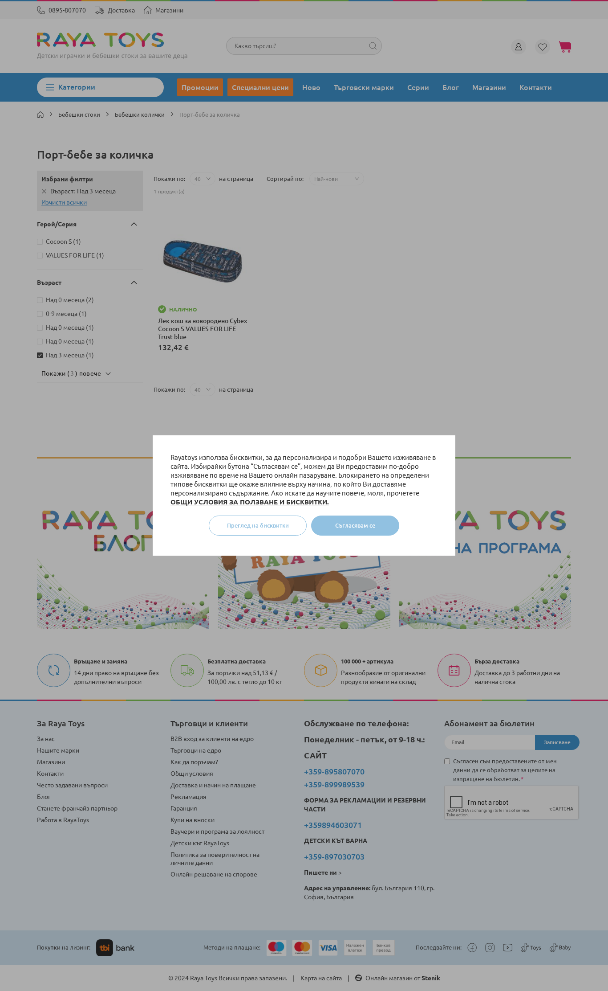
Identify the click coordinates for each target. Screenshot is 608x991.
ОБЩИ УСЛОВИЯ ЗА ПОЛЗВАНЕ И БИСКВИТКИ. (249, 502)
